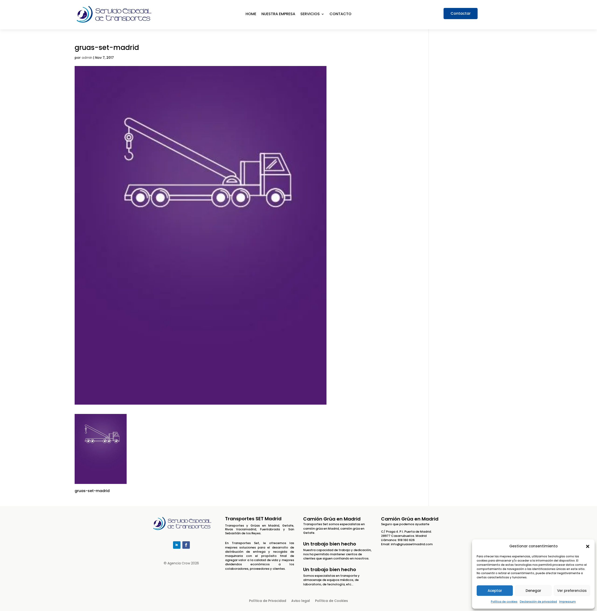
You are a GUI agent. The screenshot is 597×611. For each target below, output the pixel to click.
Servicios (310, 14)
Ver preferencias (572, 590)
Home (251, 14)
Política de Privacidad (267, 601)
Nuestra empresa (278, 14)
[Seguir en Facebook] (186, 545)
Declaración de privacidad (538, 602)
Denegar (533, 590)
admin (87, 57)
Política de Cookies (331, 601)
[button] (587, 546)
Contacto (340, 14)
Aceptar (495, 590)
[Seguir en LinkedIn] (176, 545)
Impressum (567, 602)
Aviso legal (300, 601)
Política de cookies (504, 602)
